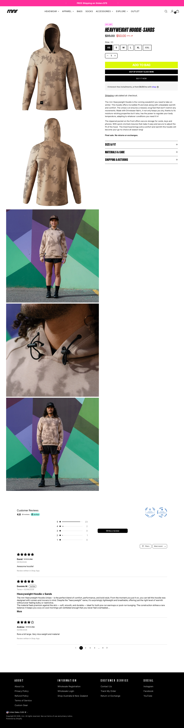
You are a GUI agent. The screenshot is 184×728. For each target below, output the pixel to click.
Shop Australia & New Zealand (73, 696)
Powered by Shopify (14, 719)
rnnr (22, 716)
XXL (147, 47)
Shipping (109, 95)
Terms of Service (23, 700)
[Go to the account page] (171, 11)
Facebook (148, 691)
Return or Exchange (110, 696)
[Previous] (66, 3)
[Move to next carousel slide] (176, 666)
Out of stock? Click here (141, 72)
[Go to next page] (108, 648)
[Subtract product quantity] (107, 55)
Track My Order (108, 691)
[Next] (118, 3)
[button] (72, 521)
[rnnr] (12, 11)
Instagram (148, 686)
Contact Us (106, 686)
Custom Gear (21, 705)
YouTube (148, 696)
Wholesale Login (66, 691)
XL (138, 47)
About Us (19, 686)
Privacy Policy (22, 691)
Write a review (112, 531)
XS (108, 47)
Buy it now (141, 78)
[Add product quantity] (115, 55)
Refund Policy (21, 696)
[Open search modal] (165, 11)
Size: (109, 42)
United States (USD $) (17, 712)
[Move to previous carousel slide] (170, 666)
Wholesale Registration (69, 686)
